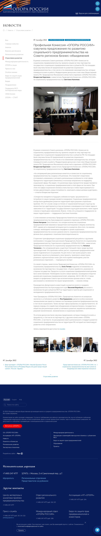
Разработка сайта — (12, 453)
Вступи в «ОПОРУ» (12, 426)
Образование (57, 443)
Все (6, 40)
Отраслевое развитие (23, 30)
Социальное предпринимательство (78, 40)
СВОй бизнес (10, 94)
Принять (21, 530)
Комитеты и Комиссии (10, 441)
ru (97, 9)
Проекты (56, 446)
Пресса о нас (10, 69)
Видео (7, 81)
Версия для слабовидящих (88, 13)
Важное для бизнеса (13, 51)
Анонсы (8, 47)
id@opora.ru (8, 478)
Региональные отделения (34, 478)
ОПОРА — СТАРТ (11, 97)
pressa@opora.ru (8, 517)
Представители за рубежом (35, 481)
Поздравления (10, 85)
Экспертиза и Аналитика (11, 447)
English (14, 399)
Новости (10, 30)
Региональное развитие (14, 54)
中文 (20, 399)
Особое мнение (11, 72)
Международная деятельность (16, 62)
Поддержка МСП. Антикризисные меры (13, 89)
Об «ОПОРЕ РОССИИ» (10, 432)
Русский (6, 399)
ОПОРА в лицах (11, 65)
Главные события (11, 44)
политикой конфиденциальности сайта (30, 526)
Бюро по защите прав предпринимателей (13, 77)
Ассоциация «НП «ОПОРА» (12, 435)
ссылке (62, 329)
